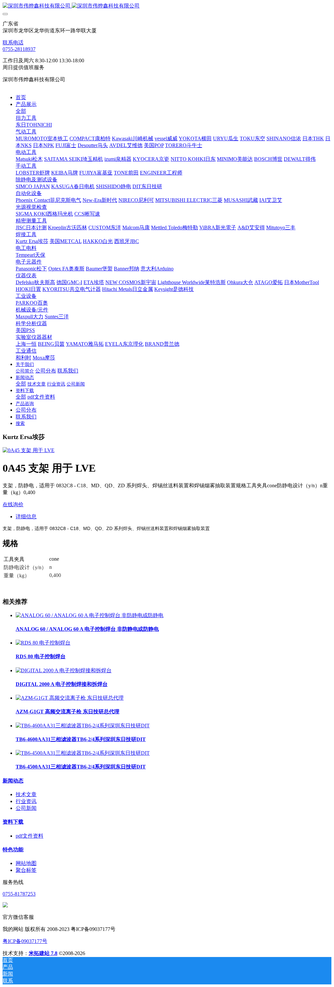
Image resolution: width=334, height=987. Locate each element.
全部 (21, 111)
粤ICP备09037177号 (25, 941)
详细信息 (26, 516)
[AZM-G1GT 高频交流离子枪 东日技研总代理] (70, 698)
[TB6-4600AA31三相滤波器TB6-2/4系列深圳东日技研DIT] (83, 725)
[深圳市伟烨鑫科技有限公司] (167, 6)
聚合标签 (26, 870)
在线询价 (13, 504)
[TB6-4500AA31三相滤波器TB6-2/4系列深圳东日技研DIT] (83, 753)
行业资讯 (26, 801)
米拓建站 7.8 (43, 953)
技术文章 (26, 794)
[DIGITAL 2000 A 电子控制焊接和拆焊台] (64, 670)
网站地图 (26, 863)
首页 (21, 97)
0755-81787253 (19, 894)
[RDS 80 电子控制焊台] (43, 642)
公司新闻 (26, 808)
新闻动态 (13, 780)
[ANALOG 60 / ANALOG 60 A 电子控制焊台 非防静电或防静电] (89, 615)
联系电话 (13, 42)
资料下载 (13, 822)
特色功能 (13, 849)
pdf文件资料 (29, 836)
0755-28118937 (19, 49)
